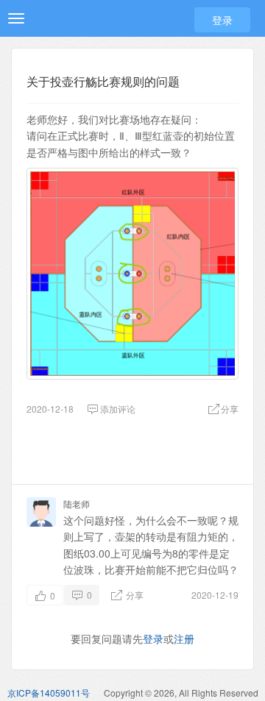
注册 (184, 638)
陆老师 (76, 503)
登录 (222, 20)
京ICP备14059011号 (48, 692)
